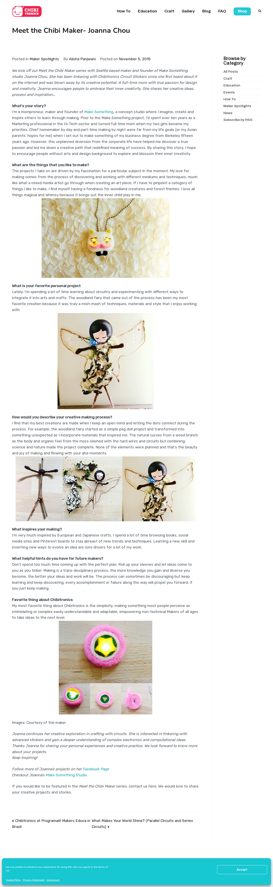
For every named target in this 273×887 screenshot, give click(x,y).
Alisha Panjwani (82, 59)
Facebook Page (96, 769)
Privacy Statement (34, 880)
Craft (169, 11)
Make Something (98, 112)
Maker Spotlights (44, 59)
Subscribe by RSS (237, 120)
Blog (206, 11)
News (227, 113)
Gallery (188, 11)
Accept (242, 869)
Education (147, 11)
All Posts (230, 71)
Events (229, 92)
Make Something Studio (66, 775)
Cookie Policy (13, 880)
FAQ (222, 11)
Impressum (53, 880)
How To (124, 11)
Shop (242, 11)
